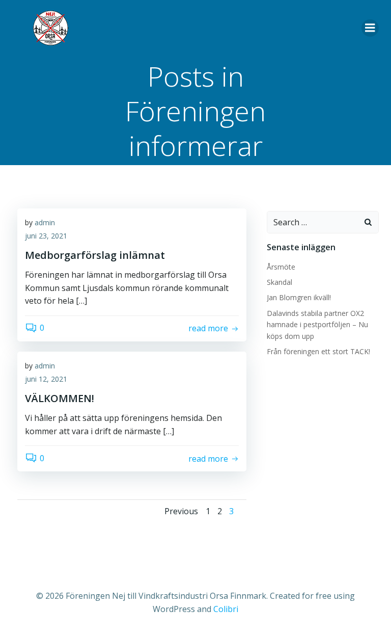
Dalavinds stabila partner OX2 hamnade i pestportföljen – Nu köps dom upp (317, 324)
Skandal (279, 282)
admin (45, 222)
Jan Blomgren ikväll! (299, 297)
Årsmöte (281, 267)
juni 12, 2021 (46, 379)
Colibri (225, 609)
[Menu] (370, 28)
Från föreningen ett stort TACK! (318, 351)
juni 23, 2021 (46, 236)
